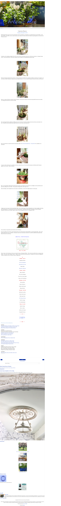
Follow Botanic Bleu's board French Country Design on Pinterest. (7, 367)
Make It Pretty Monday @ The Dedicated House (8, 327)
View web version (22, 361)
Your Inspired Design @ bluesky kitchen (7, 343)
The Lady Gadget (25, 503)
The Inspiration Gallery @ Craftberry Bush (7, 340)
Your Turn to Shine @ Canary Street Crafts (7, 341)
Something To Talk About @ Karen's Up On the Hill (9, 326)
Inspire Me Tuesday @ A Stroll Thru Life (7, 332)
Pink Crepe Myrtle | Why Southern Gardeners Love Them (22, 451)
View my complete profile (3, 498)
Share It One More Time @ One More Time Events (9, 352)
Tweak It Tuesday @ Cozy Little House (7, 333)
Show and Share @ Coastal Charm (6, 334)
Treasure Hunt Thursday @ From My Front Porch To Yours (10, 342)
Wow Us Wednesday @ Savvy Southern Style (8, 337)
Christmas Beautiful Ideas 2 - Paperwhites (28, 143)
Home (22, 359)
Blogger (24, 505)
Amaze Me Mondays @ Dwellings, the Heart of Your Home (10, 325)
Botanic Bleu (6, 494)
